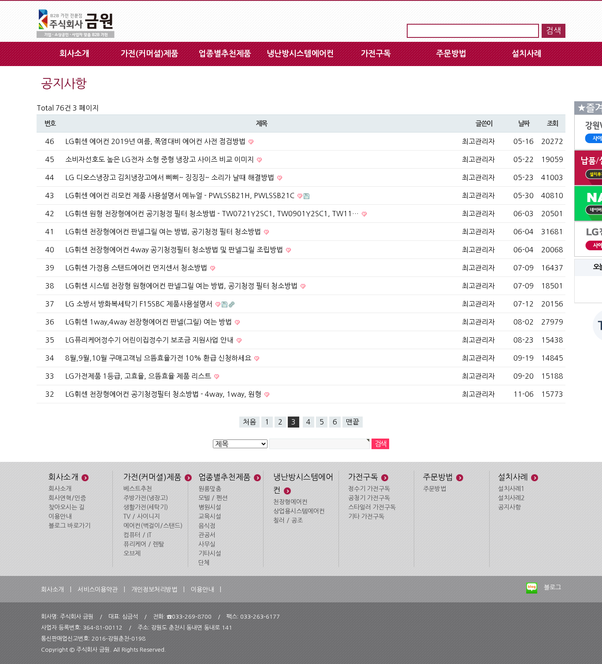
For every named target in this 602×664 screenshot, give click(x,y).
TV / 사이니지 (141, 516)
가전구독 (376, 54)
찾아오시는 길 (66, 507)
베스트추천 (137, 489)
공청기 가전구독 (369, 498)
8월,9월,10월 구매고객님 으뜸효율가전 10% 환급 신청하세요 (159, 358)
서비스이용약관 (98, 590)
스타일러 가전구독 (372, 507)
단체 (204, 563)
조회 (552, 123)
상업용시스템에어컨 (299, 511)
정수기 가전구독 (369, 489)
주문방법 (451, 54)
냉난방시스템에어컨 (300, 54)
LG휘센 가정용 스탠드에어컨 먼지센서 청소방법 (137, 267)
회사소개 (74, 54)
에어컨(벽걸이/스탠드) (152, 526)
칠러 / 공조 (288, 520)
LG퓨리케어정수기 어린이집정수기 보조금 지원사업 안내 (150, 339)
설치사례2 (511, 498)
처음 (249, 421)
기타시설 (209, 553)
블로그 (552, 587)
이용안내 (59, 516)
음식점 (207, 526)
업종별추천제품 (225, 54)
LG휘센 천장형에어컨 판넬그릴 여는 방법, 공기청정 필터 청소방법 (164, 231)
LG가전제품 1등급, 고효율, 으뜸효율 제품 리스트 (139, 376)
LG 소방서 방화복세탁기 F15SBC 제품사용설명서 (139, 303)
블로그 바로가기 (69, 526)
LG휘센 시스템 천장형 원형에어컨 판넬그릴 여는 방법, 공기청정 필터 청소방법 (182, 285)
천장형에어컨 (290, 502)
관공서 (207, 535)
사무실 (207, 544)
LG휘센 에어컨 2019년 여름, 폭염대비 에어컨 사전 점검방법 (156, 141)
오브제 (132, 553)
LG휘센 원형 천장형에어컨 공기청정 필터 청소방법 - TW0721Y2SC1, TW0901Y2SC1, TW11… (212, 213)
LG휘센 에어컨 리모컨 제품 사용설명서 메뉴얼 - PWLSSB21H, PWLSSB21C (180, 195)
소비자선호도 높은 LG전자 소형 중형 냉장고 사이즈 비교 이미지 (160, 159)
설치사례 (527, 54)
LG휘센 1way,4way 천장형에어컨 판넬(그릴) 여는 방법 (149, 321)
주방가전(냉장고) (145, 498)
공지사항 (509, 507)
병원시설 (209, 507)
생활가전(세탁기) (145, 507)
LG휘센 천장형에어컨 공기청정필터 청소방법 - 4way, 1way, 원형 (164, 394)
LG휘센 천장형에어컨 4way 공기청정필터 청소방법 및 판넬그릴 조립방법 (175, 249)
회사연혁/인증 (67, 498)
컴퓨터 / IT (137, 535)
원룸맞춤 (209, 489)
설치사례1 (511, 489)
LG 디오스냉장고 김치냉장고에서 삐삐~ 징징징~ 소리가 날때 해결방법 (170, 177)
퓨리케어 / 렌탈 (143, 544)
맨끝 (352, 421)
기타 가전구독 (366, 516)
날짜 (523, 123)
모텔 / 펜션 (213, 498)
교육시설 (209, 516)
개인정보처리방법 (154, 590)
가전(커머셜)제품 (149, 54)
